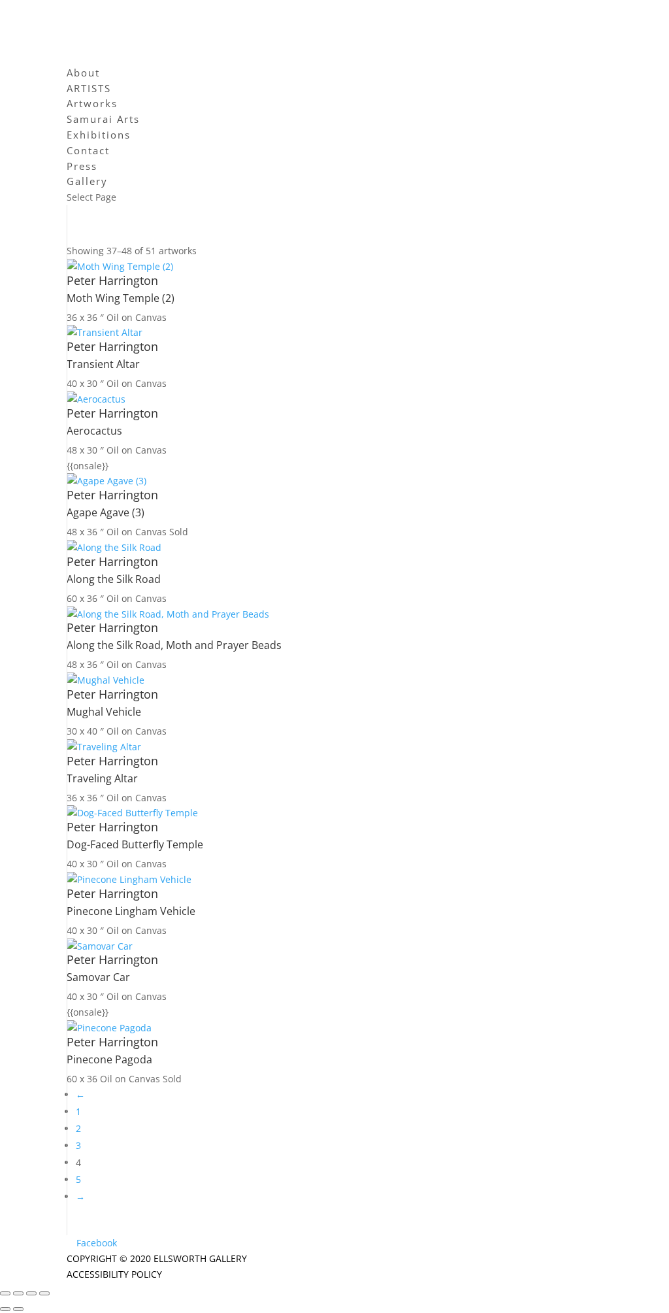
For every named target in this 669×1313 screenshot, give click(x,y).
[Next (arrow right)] (18, 1309)
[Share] (31, 1293)
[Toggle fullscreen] (18, 1293)
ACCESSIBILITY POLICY (114, 1274)
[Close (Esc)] (44, 1293)
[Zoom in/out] (5, 1293)
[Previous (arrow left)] (5, 1309)
